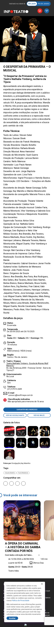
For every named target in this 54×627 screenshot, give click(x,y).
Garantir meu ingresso (27, 410)
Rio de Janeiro (43, 4)
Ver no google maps (15, 415)
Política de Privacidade (20, 601)
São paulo (32, 4)
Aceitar (12, 618)
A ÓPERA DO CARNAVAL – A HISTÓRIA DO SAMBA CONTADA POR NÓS (22, 547)
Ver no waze (39, 415)
